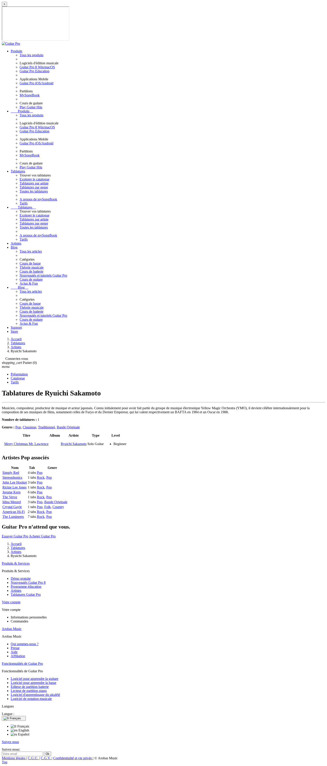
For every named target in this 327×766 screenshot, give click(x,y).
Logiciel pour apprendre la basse (33, 683)
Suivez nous (10, 742)
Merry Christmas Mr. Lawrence (26, 444)
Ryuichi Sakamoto (74, 444)
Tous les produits (31, 55)
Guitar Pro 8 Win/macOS (37, 67)
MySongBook (30, 95)
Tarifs (24, 203)
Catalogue (18, 378)
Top (4, 762)
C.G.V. (46, 758)
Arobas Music (12, 629)
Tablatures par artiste (34, 183)
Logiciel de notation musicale (31, 699)
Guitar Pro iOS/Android (36, 83)
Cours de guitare (31, 279)
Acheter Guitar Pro (42, 536)
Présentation (19, 374)
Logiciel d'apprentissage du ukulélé (35, 695)
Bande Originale (68, 427)
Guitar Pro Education (34, 71)
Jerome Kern (11, 492)
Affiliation (18, 656)
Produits (16, 51)
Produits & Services (16, 563)
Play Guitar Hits (31, 107)
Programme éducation (26, 586)
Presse (15, 648)
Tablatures (18, 171)
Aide (14, 652)
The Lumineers (13, 517)
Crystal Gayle (12, 507)
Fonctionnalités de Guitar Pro (22, 663)
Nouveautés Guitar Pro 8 (28, 582)
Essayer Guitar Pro (15, 536)
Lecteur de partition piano (29, 691)
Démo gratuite (21, 578)
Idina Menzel (11, 502)
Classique (29, 427)
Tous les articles (31, 251)
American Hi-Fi (13, 512)
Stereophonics (12, 477)
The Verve (9, 497)
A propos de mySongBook (38, 199)
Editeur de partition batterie (30, 687)
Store (14, 331)
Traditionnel (46, 427)
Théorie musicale (32, 267)
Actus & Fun (29, 283)
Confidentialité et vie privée (73, 758)
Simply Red (10, 472)
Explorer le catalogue (34, 179)
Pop (18, 427)
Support (16, 327)
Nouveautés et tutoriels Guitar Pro (43, 275)
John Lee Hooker (14, 482)
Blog (14, 247)
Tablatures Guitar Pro (26, 594)
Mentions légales (14, 758)
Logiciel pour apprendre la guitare (34, 679)
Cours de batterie (31, 271)
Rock (40, 477)
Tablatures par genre (34, 187)
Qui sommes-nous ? (24, 644)
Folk (47, 507)
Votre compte (11, 602)
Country (58, 507)
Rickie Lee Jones (14, 487)
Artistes (16, 243)
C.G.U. (33, 758)
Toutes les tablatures (34, 191)
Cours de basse (30, 263)
